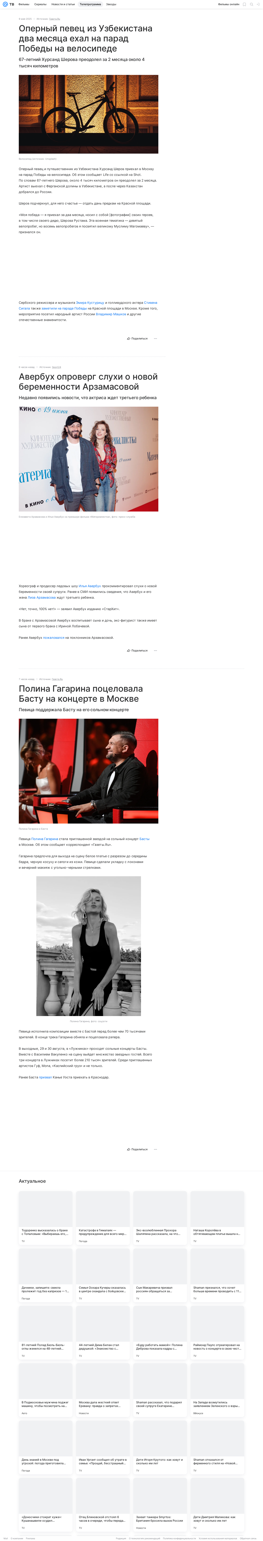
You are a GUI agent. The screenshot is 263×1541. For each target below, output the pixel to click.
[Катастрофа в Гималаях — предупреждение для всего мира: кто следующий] (103, 1218)
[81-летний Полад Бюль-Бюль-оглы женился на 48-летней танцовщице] (45, 1333)
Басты (145, 839)
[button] (88, 114)
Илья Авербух (90, 586)
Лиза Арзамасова (42, 597)
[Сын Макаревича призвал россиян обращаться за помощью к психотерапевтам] (160, 1275)
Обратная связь (248, 1538)
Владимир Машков (111, 314)
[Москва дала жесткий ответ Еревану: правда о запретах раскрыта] (103, 1390)
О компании (17, 1538)
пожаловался (54, 637)
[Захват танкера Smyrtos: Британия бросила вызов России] (160, 1505)
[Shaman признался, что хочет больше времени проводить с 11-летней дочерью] (217, 1275)
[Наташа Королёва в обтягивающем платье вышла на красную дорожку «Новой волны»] (217, 1218)
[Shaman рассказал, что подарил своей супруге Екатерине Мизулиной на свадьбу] (160, 1390)
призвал (45, 1077)
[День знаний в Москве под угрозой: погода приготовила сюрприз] (45, 1447)
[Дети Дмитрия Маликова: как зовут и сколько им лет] (217, 1505)
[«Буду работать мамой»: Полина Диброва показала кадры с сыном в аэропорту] (160, 1333)
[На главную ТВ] (11, 4)
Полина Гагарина (44, 839)
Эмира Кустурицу (90, 303)
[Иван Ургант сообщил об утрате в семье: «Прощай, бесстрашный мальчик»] (103, 1447)
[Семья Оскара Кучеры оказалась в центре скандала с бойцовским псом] (103, 1275)
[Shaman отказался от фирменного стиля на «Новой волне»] (217, 1447)
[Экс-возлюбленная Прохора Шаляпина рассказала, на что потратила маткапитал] (160, 1218)
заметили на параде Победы (64, 308)
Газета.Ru (54, 18)
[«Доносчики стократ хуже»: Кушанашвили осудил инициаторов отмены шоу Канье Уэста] (45, 1505)
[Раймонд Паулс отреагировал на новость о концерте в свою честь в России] (217, 1333)
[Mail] (5, 4)
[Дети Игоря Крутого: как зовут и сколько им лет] (160, 1447)
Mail (6, 1538)
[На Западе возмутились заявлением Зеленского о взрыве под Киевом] (217, 1390)
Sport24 (56, 367)
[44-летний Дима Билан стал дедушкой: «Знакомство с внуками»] (103, 1333)
